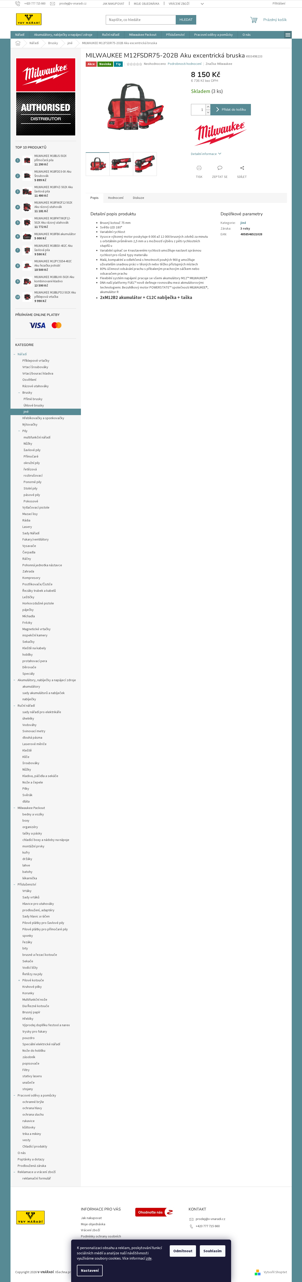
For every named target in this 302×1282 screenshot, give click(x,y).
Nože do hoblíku (33, 1050)
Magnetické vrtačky (36, 629)
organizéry (30, 827)
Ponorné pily (33, 482)
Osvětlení (29, 379)
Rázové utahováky (35, 386)
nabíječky (29, 699)
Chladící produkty (34, 1146)
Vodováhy (29, 725)
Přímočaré (31, 456)
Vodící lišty (30, 967)
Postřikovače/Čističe (37, 584)
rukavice (28, 1121)
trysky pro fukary (34, 1031)
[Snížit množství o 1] (208, 112)
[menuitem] (20, 35)
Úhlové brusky (34, 405)
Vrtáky (27, 891)
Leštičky (28, 597)
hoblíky (27, 654)
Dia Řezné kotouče (35, 1006)
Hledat (186, 19)
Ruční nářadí (26, 705)
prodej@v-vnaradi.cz (210, 1219)
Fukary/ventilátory (35, 539)
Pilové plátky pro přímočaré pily (45, 929)
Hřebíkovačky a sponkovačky (43, 418)
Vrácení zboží (179, 4)
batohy (27, 872)
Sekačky (28, 641)
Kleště (27, 750)
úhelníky (28, 718)
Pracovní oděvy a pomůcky (37, 1095)
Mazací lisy (30, 514)
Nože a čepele (32, 782)
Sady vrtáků (30, 897)
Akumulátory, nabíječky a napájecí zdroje (47, 680)
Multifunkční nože (34, 999)
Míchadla (28, 616)
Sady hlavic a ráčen (36, 916)
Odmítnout (182, 1251)
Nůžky (28, 443)
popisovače (30, 1063)
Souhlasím (212, 1251)
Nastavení (90, 1270)
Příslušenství (27, 884)
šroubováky (30, 763)
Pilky (25, 788)
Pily (24, 431)
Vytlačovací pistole (35, 507)
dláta (26, 801)
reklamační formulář (36, 1178)
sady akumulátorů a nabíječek (43, 693)
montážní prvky (33, 846)
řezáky (27, 942)
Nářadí (22, 354)
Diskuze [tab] (138, 198)
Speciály (28, 673)
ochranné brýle (33, 1102)
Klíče (25, 757)
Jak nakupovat (113, 4)
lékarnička (29, 878)
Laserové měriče (34, 744)
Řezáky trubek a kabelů (39, 590)
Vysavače (29, 546)
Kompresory (31, 578)
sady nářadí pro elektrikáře (41, 712)
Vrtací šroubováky (35, 367)
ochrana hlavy (32, 1108)
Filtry (26, 1070)
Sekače (27, 961)
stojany (27, 1089)
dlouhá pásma (32, 737)
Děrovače (29, 667)
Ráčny (26, 558)
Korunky (28, 993)
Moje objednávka (146, 4)
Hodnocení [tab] (115, 198)
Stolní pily (30, 488)
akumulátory (31, 686)
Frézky (27, 622)
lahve (26, 865)
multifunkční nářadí (37, 437)
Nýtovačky (29, 424)
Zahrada (28, 571)
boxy (25, 820)
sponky (27, 935)
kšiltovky (28, 1127)
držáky (27, 859)
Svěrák (27, 795)
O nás (22, 1153)
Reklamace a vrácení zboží (37, 1172)
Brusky (27, 392)
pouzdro (28, 1038)
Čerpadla (28, 552)
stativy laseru (32, 1076)
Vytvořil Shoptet (275, 1272)
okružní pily (32, 463)
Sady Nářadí (30, 533)
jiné (26, 411)
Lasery (27, 527)
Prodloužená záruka (32, 1166)
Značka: (219, 64)
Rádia (26, 520)
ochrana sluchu (33, 1114)
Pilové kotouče (33, 980)
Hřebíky (27, 1018)
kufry (26, 852)
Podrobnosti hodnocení (184, 64)
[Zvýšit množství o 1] (208, 107)
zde (149, 1258)
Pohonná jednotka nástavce (42, 565)
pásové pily (32, 495)
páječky (28, 610)
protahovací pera (34, 661)
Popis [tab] (94, 198)
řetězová (30, 469)
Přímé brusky (33, 399)
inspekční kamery (35, 635)
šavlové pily (32, 450)
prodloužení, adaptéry (38, 910)
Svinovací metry (33, 731)
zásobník (28, 1057)
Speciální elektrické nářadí (41, 1044)
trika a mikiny (31, 1134)
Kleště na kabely (34, 648)
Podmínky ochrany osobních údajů (101, 1238)
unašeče (28, 1082)
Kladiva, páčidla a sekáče (40, 776)
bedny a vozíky (33, 814)
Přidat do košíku (234, 109)
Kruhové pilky (32, 986)
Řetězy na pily (32, 974)
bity (25, 948)
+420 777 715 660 (208, 1226)
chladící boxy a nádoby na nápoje (45, 840)
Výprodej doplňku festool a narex (46, 1025)
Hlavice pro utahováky (38, 903)
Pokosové (31, 501)
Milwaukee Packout (31, 808)
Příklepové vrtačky (35, 360)
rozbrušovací (33, 475)
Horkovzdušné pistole (38, 603)
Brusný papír (31, 1012)
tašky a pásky (32, 833)
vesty (26, 1140)
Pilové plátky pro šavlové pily (43, 923)
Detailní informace (204, 154)
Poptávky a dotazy (31, 1159)
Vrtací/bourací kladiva (37, 373)
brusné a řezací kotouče (39, 954)
